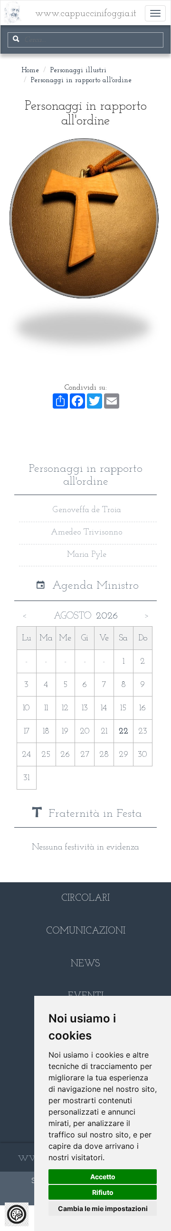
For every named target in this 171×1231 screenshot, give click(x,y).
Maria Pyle (86, 555)
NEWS (85, 964)
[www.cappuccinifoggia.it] (7, 7)
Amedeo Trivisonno (87, 532)
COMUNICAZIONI (85, 931)
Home (30, 70)
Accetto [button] (102, 1177)
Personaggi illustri (78, 70)
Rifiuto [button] (103, 1192)
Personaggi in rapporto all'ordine (81, 80)
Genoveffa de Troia (87, 510)
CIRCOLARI (85, 898)
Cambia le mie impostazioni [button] (103, 1208)
